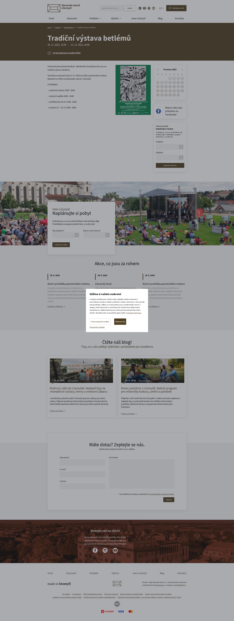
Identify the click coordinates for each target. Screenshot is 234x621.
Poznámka (113, 457)
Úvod (51, 18)
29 (170, 95)
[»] (182, 70)
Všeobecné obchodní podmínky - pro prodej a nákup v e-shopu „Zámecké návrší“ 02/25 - (150, 597)
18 (182, 87)
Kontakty (179, 18)
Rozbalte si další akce (55, 306)
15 (170, 87)
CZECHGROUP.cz (180, 585)
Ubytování (72, 18)
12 (158, 87)
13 (162, 87)
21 (166, 91)
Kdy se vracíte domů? (92, 230)
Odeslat (169, 500)
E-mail (63, 469)
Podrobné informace (133, 313)
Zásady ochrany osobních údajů (131, 594)
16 (174, 87)
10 (178, 82)
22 (170, 91)
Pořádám (93, 573)
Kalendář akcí (69, 27)
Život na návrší (73, 381)
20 (162, 91)
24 (178, 91)
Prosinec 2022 (170, 69)
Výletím (57, 27)
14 (166, 87)
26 (158, 95)
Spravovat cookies (97, 327)
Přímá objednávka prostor (92, 594)
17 (178, 87)
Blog (160, 18)
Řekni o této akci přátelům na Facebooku (173, 111)
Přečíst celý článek (56, 411)
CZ (160, 8)
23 (174, 91)
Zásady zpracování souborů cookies (158, 594)
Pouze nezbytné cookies (100, 322)
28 (166, 95)
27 (162, 95)
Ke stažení (66, 594)
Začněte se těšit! (61, 245)
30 (174, 95)
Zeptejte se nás (178, 8)
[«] (157, 70)
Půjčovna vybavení (111, 594)
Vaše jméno (64, 457)
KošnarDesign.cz (159, 585)
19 (158, 91)
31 (178, 95)
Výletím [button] (115, 18)
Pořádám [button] (93, 18)
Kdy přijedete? (58, 230)
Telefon (63, 481)
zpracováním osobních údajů (162, 494)
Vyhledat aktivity (170, 165)
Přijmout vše (120, 322)
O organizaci (76, 594)
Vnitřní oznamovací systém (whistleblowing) (100, 597)
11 (182, 82)
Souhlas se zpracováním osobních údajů (67, 597)
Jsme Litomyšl (138, 18)
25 (182, 91)
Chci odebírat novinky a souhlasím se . (146, 494)
